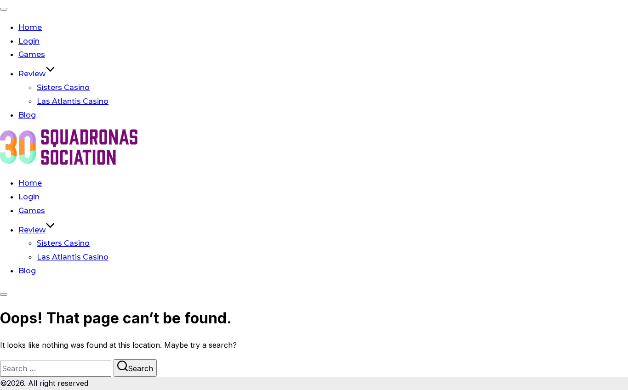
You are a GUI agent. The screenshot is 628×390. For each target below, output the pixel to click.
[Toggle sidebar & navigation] (3, 294)
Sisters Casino (63, 87)
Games (31, 54)
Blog (27, 115)
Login (29, 41)
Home (30, 27)
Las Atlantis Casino (72, 101)
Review (32, 73)
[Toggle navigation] (3, 9)
